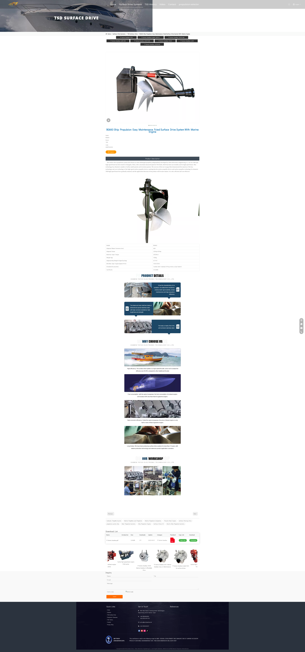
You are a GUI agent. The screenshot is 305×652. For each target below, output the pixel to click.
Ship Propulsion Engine (144, 524)
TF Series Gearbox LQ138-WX (152, 44)
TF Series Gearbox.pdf (112, 540)
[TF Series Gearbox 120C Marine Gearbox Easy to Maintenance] (150, 555)
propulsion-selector (189, 4)
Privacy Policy (110, 624)
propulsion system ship (113, 524)
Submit (114, 596)
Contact (172, 4)
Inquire (112, 152)
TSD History (151, 4)
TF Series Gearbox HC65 (165, 41)
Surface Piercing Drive (185, 521)
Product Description (152, 159)
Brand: (107, 140)
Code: (107, 145)
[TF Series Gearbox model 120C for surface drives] (168, 556)
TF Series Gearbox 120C (126, 37)
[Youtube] (142, 630)
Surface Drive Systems (130, 4)
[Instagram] (145, 630)
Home (113, 4)
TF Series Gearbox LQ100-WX (176, 37)
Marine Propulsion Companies (153, 521)
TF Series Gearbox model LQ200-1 (150, 37)
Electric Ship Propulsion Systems (175, 524)
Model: (107, 135)
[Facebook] (139, 630)
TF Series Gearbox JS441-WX (142, 41)
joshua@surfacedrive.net (146, 622)
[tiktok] (147, 630)
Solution (109, 612)
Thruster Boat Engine (170, 521)
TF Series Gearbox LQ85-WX (118, 41)
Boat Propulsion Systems (128, 524)
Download (193, 540)
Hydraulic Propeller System (114, 521)
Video (162, 4)
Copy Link (182, 540)
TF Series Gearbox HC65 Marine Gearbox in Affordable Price (131, 568)
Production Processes (112, 617)
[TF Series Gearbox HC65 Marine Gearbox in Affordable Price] (131, 556)
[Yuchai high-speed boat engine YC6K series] (186, 555)
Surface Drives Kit (159, 524)
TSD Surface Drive (111, 615)
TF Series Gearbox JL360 (187, 41)
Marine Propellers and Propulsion (133, 521)
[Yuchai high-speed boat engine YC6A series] (113, 554)
